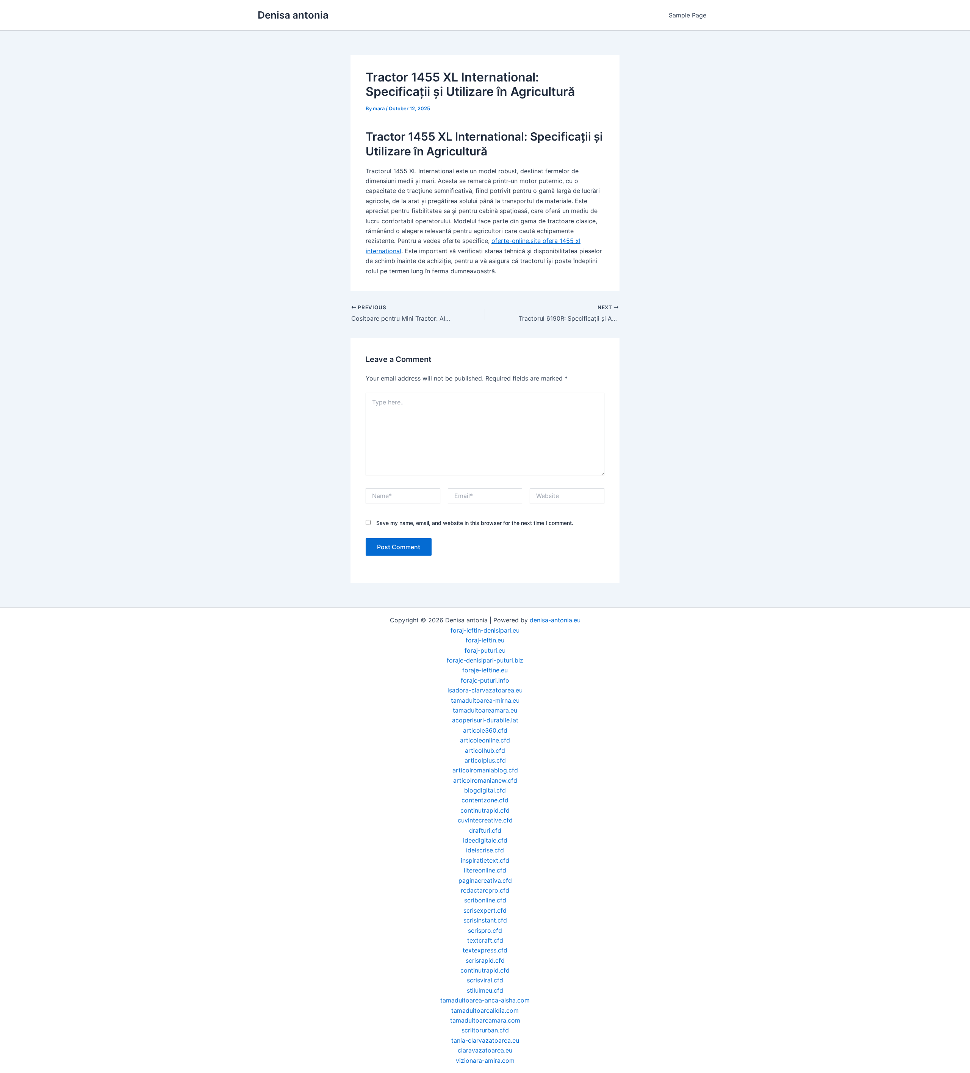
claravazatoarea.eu (485, 1050)
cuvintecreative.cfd (485, 820)
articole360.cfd (485, 730)
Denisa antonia (293, 15)
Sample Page (687, 15)
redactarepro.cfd (485, 890)
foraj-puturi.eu (485, 650)
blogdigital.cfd (485, 790)
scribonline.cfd (485, 900)
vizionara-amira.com (485, 1060)
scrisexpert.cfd (485, 910)
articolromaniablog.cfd (485, 770)
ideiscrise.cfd (485, 850)
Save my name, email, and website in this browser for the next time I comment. (474, 523)
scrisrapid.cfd (485, 960)
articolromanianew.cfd (485, 780)
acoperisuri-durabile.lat (485, 720)
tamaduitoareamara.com (485, 1020)
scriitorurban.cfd (485, 1030)
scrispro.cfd (485, 930)
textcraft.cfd (485, 940)
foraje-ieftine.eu (485, 670)
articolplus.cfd (485, 760)
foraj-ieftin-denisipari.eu (485, 630)
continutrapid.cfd (485, 810)
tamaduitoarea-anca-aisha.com (485, 1000)
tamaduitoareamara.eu (485, 710)
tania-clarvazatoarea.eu (485, 1040)
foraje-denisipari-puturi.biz (485, 660)
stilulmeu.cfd (485, 990)
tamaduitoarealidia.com (485, 1010)
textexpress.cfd (485, 950)
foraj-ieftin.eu (485, 640)
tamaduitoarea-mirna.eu (485, 700)
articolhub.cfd (485, 750)
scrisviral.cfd (485, 980)
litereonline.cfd (485, 870)
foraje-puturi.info (485, 680)
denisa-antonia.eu (555, 620)
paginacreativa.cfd (485, 880)
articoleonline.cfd (485, 740)
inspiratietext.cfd (485, 860)
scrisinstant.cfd (485, 920)
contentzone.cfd (485, 800)
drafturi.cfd (485, 830)
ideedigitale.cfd (485, 840)
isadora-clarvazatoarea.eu (485, 690)
